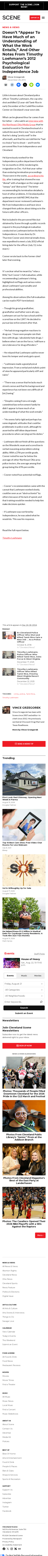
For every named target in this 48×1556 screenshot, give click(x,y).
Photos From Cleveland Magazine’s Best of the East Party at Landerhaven (24, 1180)
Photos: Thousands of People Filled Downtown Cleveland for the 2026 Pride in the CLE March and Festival (24, 1094)
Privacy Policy (8, 1542)
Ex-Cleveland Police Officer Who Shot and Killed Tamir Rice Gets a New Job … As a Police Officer (29, 637)
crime (16, 694)
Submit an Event (10, 1344)
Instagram (7, 1502)
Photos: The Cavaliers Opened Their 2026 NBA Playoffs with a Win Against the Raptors (24, 1224)
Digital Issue (7, 1296)
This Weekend (8, 1340)
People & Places (9, 1466)
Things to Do (8, 1317)
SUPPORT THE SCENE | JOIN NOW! (24, 5)
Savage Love (8, 1321)
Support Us (35, 18)
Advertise (6, 1433)
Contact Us (7, 1429)
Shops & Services (10, 1475)
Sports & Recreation (11, 1479)
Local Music (7, 1405)
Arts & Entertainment (12, 1458)
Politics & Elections (10, 1292)
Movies (5, 1376)
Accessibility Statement (12, 1545)
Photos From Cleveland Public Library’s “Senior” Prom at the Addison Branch (24, 1137)
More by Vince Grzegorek (25, 730)
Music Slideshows (10, 1414)
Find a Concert (8, 1409)
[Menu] (43, 18)
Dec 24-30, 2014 (29, 625)
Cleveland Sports (9, 1283)
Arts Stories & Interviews (13, 1313)
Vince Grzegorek (16, 77)
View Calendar (8, 1332)
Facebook (6, 1511)
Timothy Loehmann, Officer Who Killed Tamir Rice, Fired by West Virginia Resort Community (28, 674)
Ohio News (7, 1279)
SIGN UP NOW (25, 1046)
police (22, 694)
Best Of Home (9, 1454)
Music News (7, 1401)
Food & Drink (8, 1462)
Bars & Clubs (8, 1471)
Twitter (5, 1507)
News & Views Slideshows (24, 1054)
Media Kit (6, 1437)
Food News (7, 1361)
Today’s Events (9, 1336)
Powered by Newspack (12, 1539)
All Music (6, 1397)
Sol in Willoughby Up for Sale (16, 888)
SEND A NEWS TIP (25, 744)
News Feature (8, 1287)
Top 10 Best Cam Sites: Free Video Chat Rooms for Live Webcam (22, 844)
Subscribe (6, 1494)
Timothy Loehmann (12, 538)
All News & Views (10, 1266)
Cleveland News (9, 1275)
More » (40, 1235)
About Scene (8, 1424)
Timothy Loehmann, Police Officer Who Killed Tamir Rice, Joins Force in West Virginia (29, 655)
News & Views (10, 27)
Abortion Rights (9, 1271)
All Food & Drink (9, 1357)
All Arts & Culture (9, 1308)
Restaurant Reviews (11, 1365)
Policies (5, 1441)
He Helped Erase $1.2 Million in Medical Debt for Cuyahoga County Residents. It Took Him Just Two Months (22, 933)
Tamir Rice (30, 694)
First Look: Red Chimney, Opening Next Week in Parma (22, 798)
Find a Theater (8, 1384)
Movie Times (8, 1380)
